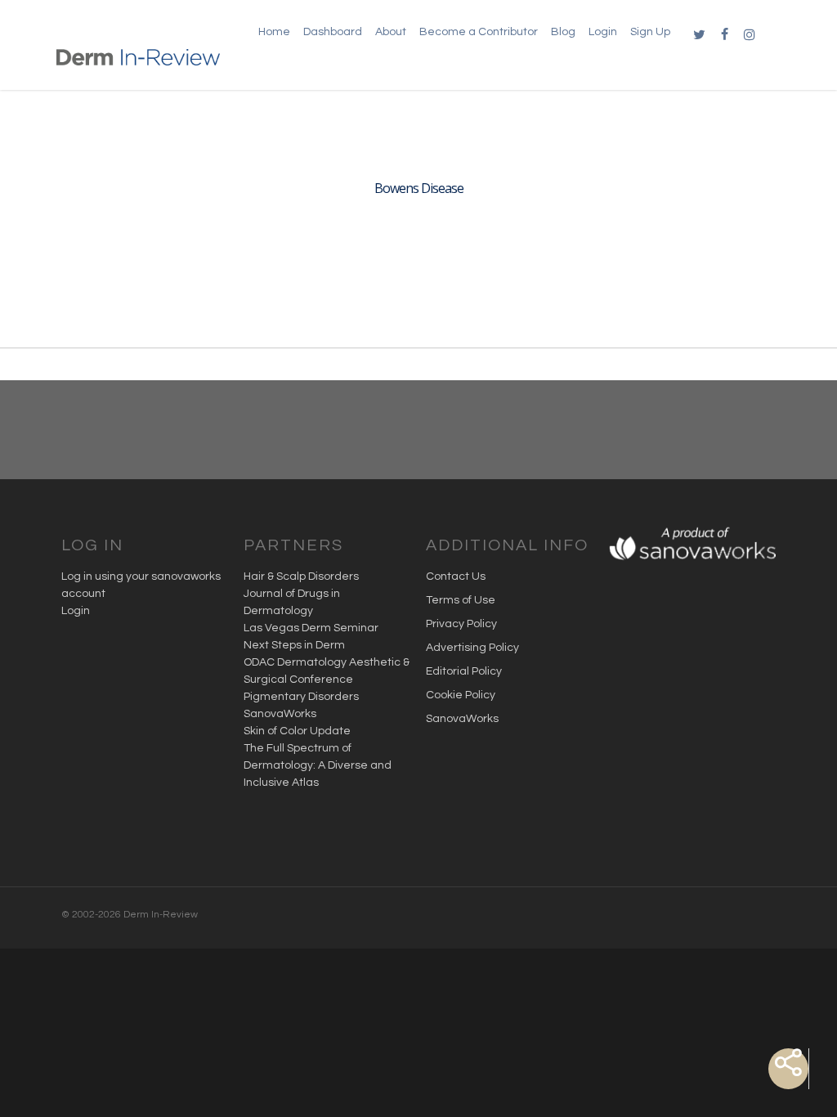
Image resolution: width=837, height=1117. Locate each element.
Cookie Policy (460, 695)
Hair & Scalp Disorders (301, 576)
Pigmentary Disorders (301, 696)
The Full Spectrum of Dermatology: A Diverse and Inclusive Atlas (318, 765)
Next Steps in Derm (294, 645)
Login (75, 611)
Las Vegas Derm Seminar (311, 628)
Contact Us (456, 576)
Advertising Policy (472, 647)
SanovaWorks (280, 714)
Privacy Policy (461, 624)
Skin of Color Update (297, 731)
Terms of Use (460, 600)
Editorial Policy (464, 671)
